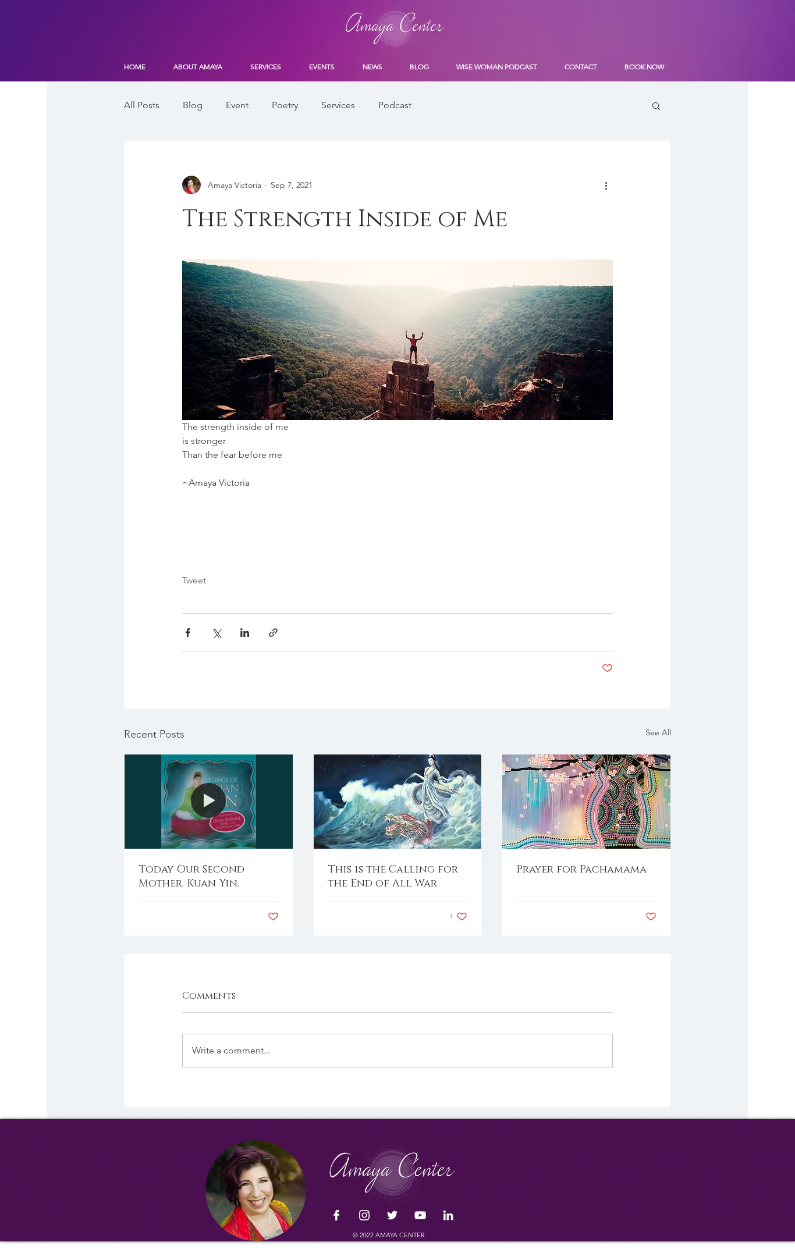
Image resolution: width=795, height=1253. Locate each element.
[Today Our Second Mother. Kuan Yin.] (209, 801)
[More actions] (606, 185)
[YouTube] (420, 1215)
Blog (193, 105)
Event (237, 105)
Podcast (394, 105)
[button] (656, 105)
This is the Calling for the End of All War (393, 877)
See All (658, 732)
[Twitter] (392, 1215)
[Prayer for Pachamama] (586, 801)
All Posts (141, 105)
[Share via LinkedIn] (244, 632)
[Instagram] (364, 1215)
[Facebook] (336, 1215)
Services (338, 105)
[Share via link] (273, 632)
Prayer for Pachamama (581, 870)
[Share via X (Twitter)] (216, 632)
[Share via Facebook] (187, 632)
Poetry (285, 105)
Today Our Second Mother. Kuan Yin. (191, 877)
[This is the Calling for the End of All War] (398, 801)
